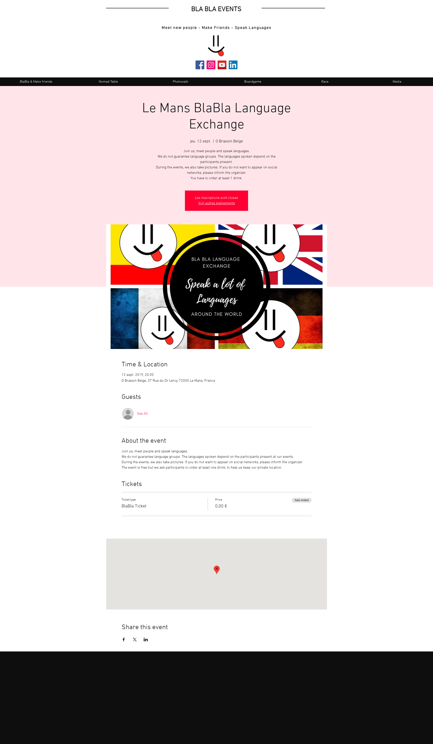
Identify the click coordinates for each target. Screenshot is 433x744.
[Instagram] (211, 64)
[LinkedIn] (233, 64)
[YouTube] (222, 64)
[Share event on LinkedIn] (146, 639)
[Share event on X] (135, 639)
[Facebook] (200, 64)
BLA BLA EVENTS (216, 9)
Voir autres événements (216, 203)
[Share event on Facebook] (124, 639)
